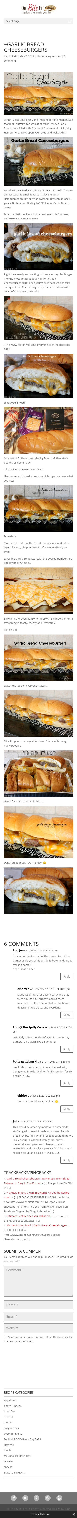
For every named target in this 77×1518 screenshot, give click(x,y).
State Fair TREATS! (15, 1472)
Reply (66, 976)
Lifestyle (9, 1444)
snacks (8, 1467)
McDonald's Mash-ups (17, 1455)
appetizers (10, 1400)
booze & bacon (13, 1406)
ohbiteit (12, 56)
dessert (8, 1417)
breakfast (9, 1411)
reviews (8, 1461)
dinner (41, 56)
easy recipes (53, 56)
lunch (7, 1450)
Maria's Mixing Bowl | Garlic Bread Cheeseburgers (37, 1225)
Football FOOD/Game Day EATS (22, 1439)
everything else (13, 1433)
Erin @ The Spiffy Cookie (30, 1027)
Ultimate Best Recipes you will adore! (29, 1216)
